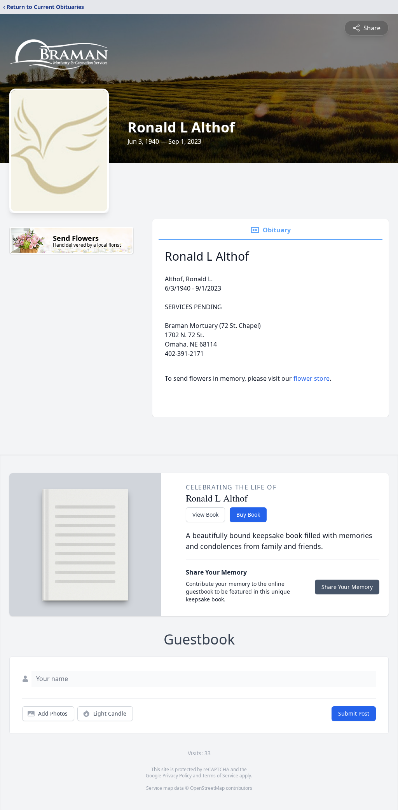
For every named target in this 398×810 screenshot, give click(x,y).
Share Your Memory (347, 587)
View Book (205, 514)
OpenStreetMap (207, 788)
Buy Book (248, 514)
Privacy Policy (177, 775)
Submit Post (353, 713)
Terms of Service (220, 775)
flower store (311, 378)
